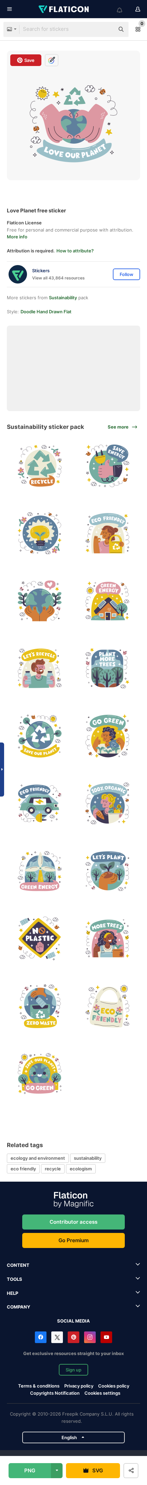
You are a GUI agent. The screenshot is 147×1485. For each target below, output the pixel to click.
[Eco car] (39, 803)
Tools (14, 1279)
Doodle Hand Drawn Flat (46, 311)
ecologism (81, 1168)
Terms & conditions (38, 1386)
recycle (53, 1168)
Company (18, 1307)
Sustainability (63, 297)
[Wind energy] (39, 871)
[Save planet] (39, 1073)
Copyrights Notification (55, 1393)
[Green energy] (107, 601)
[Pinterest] (73, 1337)
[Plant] (107, 871)
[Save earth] (39, 601)
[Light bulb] (39, 533)
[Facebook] (40, 1337)
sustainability (88, 1158)
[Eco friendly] (107, 533)
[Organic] (107, 803)
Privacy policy (78, 1386)
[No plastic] (39, 938)
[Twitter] (57, 1337)
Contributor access (73, 1222)
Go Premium (73, 1240)
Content (18, 1265)
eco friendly (23, 1168)
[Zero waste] (39, 1006)
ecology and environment (38, 1158)
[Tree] (107, 938)
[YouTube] (106, 1337)
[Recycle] (39, 466)
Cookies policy (113, 1386)
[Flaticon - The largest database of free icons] (64, 9)
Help (12, 1293)
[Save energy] (107, 466)
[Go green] (107, 736)
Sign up (73, 1369)
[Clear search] (105, 29)
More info (17, 236)
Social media (73, 1321)
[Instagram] (90, 1337)
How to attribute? (75, 250)
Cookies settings (102, 1393)
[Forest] (107, 668)
